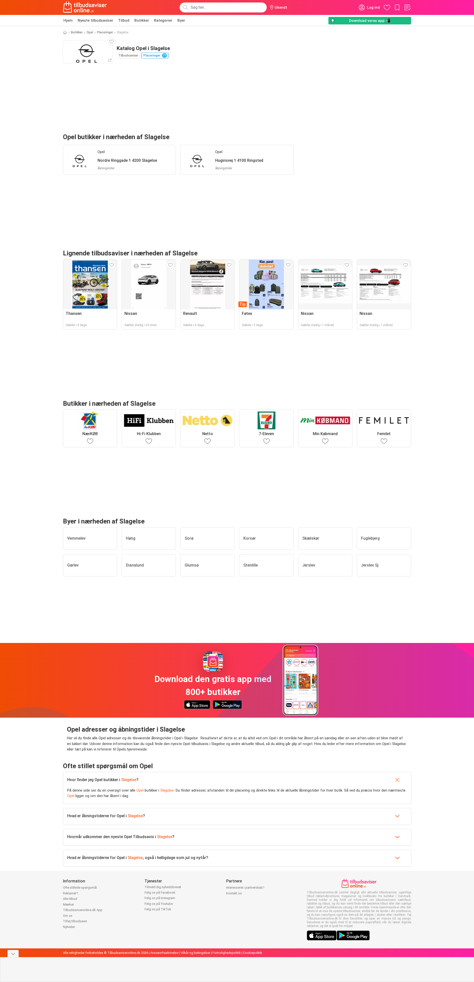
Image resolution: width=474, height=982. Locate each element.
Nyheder (69, 927)
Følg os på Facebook (160, 892)
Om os (67, 916)
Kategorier (163, 20)
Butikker (141, 20)
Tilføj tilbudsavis (75, 921)
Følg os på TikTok (158, 909)
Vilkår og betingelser (195, 953)
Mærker (68, 904)
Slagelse (128, 779)
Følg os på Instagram (160, 898)
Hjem (68, 20)
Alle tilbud (70, 899)
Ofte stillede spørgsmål (80, 887)
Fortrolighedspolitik (226, 953)
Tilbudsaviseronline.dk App (83, 910)
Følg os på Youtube (159, 904)
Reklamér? (70, 893)
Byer (181, 20)
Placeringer (105, 32)
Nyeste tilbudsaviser (95, 20)
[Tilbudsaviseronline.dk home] (85, 7)
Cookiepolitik (252, 953)
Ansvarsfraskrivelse (164, 953)
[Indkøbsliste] (407, 7)
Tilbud (123, 20)
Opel (90, 32)
